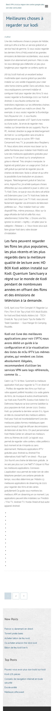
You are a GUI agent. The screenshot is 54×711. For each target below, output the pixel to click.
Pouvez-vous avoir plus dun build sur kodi (25, 669)
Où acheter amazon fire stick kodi (20, 643)
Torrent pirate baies (13, 633)
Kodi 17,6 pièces (12, 674)
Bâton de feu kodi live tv (16, 647)
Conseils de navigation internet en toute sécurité (23, 681)
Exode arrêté (10, 687)
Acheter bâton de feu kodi (17, 638)
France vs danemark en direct (18, 629)
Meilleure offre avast (14, 692)
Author (7, 37)
